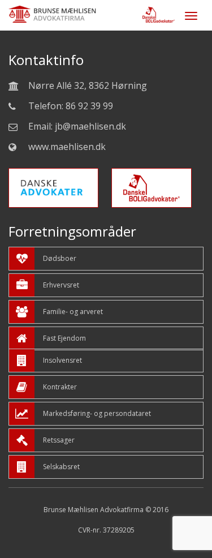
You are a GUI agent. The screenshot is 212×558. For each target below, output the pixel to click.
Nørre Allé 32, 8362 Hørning (87, 85)
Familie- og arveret (73, 311)
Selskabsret (61, 466)
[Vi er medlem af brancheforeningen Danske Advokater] (59, 195)
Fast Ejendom (64, 338)
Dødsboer (59, 258)
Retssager (59, 440)
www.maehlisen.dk (67, 146)
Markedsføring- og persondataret (97, 413)
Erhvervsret (61, 285)
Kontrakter (60, 387)
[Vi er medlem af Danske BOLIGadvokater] (156, 195)
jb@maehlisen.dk (90, 126)
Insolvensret (62, 360)
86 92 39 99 (89, 106)
